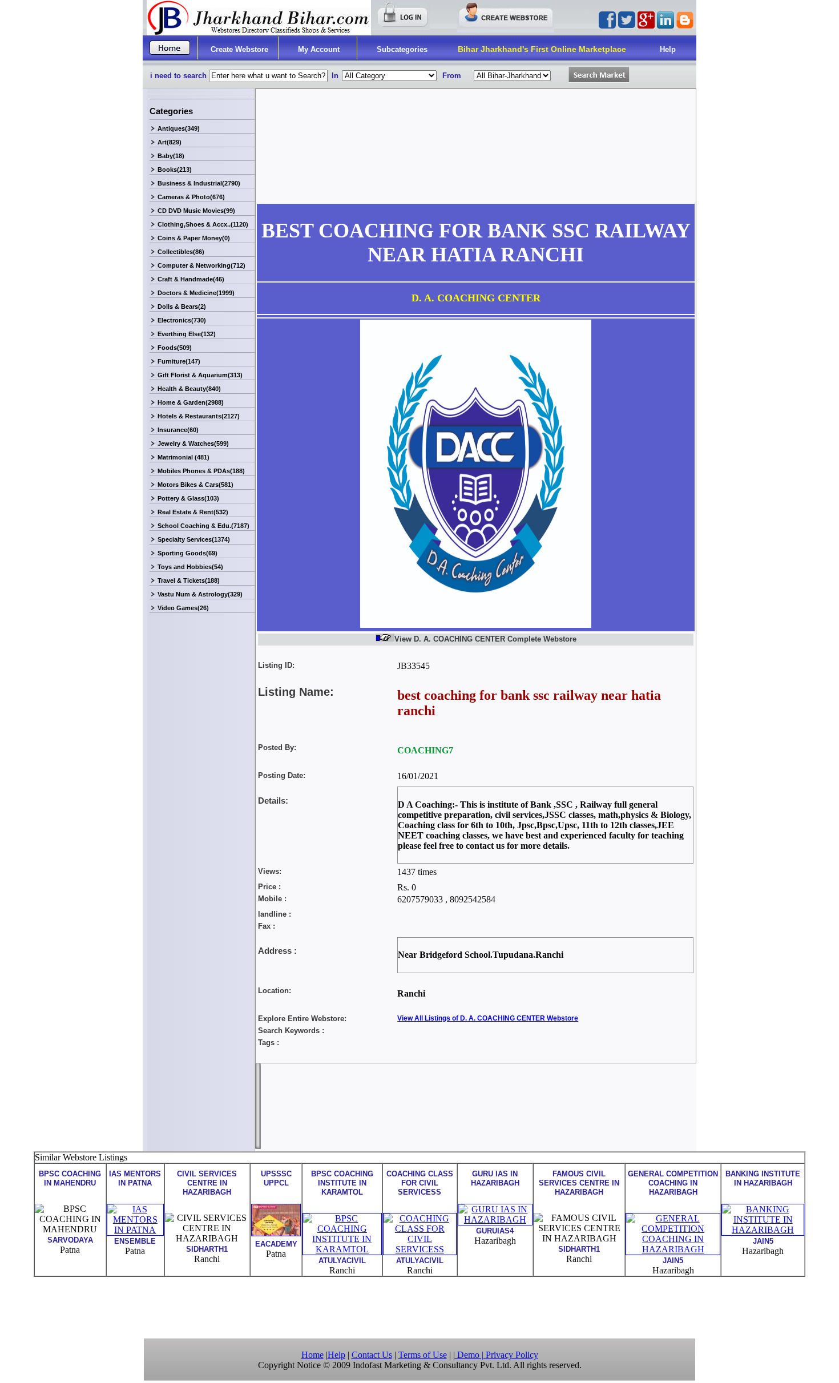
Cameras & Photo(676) (191, 196)
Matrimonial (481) (183, 457)
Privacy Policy (512, 1355)
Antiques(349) (179, 128)
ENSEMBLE (135, 1241)
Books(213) (175, 169)
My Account (319, 49)
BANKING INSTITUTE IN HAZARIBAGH (762, 1178)
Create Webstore (239, 49)
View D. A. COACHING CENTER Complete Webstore (485, 639)
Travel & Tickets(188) (189, 580)
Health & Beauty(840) (189, 388)
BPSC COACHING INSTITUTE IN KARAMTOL (342, 1183)
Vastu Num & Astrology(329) (200, 594)
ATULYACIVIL (342, 1260)
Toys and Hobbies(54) (190, 566)
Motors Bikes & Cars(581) (195, 484)
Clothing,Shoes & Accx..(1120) (203, 224)
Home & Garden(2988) (191, 402)
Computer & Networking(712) (201, 265)
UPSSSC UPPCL (276, 1178)
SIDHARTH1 (207, 1249)
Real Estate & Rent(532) (193, 512)
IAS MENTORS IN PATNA (135, 1178)
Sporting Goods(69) (187, 553)
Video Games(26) (183, 607)
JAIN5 (673, 1260)
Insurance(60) (178, 429)
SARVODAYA (70, 1240)
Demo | (470, 1355)
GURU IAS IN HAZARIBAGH (495, 1178)
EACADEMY (276, 1244)
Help (668, 49)
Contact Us (372, 1355)
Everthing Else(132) (187, 333)
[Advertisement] (419, 1306)
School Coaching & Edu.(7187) (203, 525)
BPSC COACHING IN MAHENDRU (70, 1178)
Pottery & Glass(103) (188, 498)
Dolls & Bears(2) (182, 306)
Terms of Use (422, 1355)
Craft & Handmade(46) (191, 279)
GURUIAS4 (495, 1231)
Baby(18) (171, 155)
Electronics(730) (182, 320)
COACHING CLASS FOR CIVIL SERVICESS (419, 1183)
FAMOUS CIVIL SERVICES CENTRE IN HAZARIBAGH (579, 1183)
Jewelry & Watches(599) (193, 443)
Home (312, 1355)
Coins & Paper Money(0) (194, 238)
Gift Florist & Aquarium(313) (200, 375)
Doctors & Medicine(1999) (196, 292)
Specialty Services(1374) (194, 539)
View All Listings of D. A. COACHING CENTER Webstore (487, 1018)
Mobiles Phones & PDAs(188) (201, 470)
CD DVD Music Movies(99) (196, 210)
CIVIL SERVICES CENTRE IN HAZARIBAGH (207, 1183)
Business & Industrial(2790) (199, 183)
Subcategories (402, 49)
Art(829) (169, 142)
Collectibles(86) (181, 251)
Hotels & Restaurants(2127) (199, 416)
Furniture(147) (179, 361)
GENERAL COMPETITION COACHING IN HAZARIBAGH (673, 1183)
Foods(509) (175, 347)
